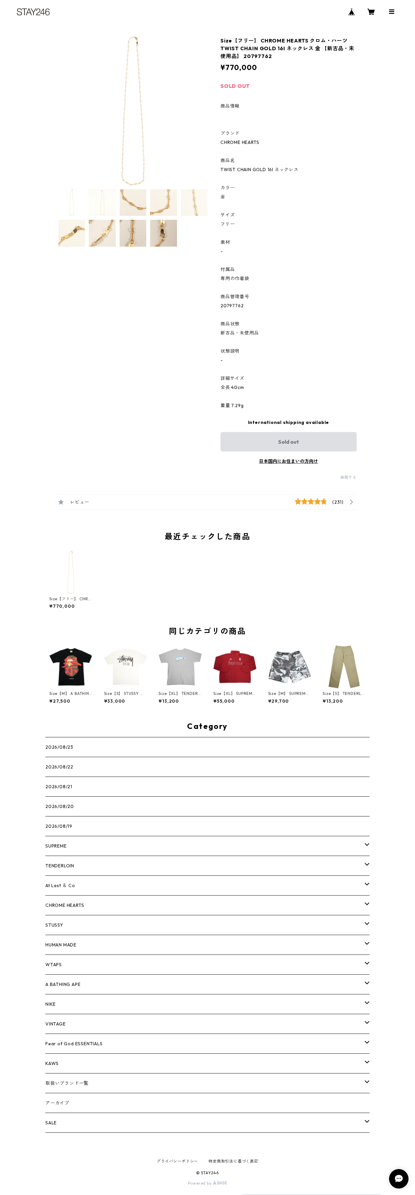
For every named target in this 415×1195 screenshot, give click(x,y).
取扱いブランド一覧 (67, 1083)
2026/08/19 (58, 826)
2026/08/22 (59, 767)
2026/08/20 (59, 806)
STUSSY (54, 925)
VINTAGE (55, 1024)
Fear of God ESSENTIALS (74, 1044)
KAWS (52, 1063)
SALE (51, 1123)
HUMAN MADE (61, 945)
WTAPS (53, 964)
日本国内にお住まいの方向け (288, 461)
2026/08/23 (59, 747)
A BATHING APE (62, 984)
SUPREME (56, 846)
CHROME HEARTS (64, 905)
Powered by (200, 1183)
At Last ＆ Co (60, 885)
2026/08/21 (58, 787)
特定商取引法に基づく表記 (233, 1161)
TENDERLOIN (59, 866)
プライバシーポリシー (177, 1161)
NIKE (50, 1004)
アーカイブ (57, 1103)
